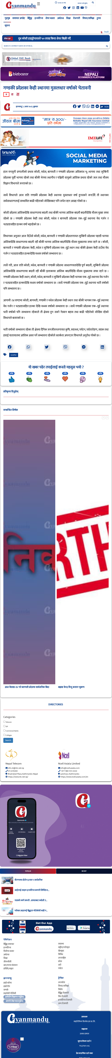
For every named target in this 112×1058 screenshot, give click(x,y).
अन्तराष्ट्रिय (62, 958)
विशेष (60, 989)
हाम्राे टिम (7, 986)
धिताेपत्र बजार (9, 951)
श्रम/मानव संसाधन (11, 965)
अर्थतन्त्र (60, 18)
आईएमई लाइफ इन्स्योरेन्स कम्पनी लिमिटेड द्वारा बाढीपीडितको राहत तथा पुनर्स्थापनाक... (61, 38)
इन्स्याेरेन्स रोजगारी (65, 1000)
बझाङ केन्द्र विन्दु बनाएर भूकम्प (71, 687)
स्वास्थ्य (61, 944)
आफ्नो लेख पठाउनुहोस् (14, 1001)
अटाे (59, 965)
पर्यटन (60, 968)
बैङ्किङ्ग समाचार (9, 944)
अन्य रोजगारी (63, 1003)
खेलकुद (61, 951)
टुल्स (99, 18)
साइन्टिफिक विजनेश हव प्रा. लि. (84, 1021)
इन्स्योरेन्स (39, 18)
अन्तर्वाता (61, 982)
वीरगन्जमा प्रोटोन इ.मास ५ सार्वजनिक (28, 880)
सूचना (7, 26)
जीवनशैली (7, 961)
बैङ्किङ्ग (29, 18)
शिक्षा (68, 18)
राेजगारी (76, 18)
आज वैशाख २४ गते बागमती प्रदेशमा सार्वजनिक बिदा (27, 687)
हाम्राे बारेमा (8, 983)
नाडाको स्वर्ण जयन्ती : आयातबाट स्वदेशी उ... (31, 900)
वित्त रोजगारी (63, 996)
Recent (84, 871)
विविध (60, 954)
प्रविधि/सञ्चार (8, 968)
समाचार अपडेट (18, 18)
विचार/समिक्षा (88, 18)
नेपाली (106, 32)
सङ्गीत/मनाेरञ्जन (64, 947)
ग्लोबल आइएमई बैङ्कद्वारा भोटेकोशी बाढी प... (31, 910)
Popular (28, 871)
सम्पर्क (6, 990)
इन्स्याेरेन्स (7, 947)
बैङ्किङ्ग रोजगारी (63, 993)
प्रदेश (60, 961)
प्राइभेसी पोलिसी (10, 993)
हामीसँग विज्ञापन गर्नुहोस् (14, 997)
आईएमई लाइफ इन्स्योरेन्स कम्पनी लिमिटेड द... (32, 890)
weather (14, 354)
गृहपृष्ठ (7, 18)
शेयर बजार (50, 18)
